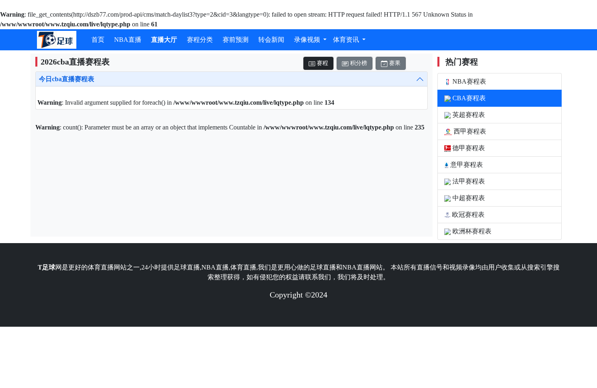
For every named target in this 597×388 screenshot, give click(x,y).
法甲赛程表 (468, 181)
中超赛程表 (468, 197)
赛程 (321, 63)
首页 (97, 39)
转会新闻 (271, 39)
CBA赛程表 (468, 98)
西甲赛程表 (469, 131)
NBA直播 (127, 39)
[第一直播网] (56, 40)
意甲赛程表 (466, 164)
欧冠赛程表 (467, 214)
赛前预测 (236, 39)
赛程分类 (200, 39)
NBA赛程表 (468, 81)
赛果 (393, 63)
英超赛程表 (468, 114)
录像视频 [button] (308, 39)
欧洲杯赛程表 (471, 231)
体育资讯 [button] (347, 39)
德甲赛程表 (468, 147)
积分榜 (357, 63)
